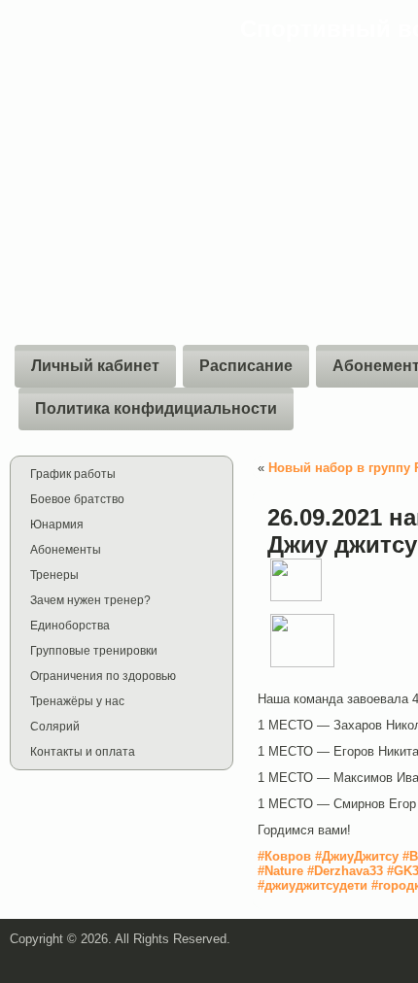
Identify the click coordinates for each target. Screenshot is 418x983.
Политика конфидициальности (156, 408)
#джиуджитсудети (312, 885)
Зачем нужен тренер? (90, 600)
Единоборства (70, 625)
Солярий (55, 726)
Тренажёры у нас (77, 701)
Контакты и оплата (82, 752)
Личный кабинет (95, 365)
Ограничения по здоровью (103, 676)
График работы (73, 474)
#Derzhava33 (343, 871)
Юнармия (57, 524)
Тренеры (54, 575)
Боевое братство (77, 499)
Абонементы (65, 550)
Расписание (246, 365)
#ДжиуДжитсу (357, 856)
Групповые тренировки (93, 651)
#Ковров (286, 856)
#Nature (280, 871)
